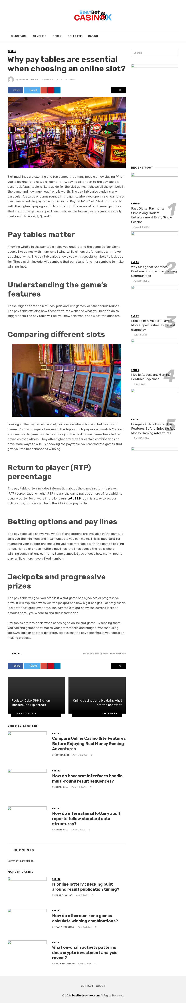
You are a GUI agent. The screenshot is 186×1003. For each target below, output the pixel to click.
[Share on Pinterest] (50, 90)
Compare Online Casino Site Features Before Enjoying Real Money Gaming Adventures (89, 743)
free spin (89, 653)
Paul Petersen (65, 963)
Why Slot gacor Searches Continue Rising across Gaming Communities (154, 271)
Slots (135, 262)
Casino (93, 36)
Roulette (75, 36)
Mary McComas (28, 79)
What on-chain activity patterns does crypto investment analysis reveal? (84, 952)
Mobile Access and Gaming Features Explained (151, 377)
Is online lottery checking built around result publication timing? (85, 887)
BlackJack (19, 36)
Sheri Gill (61, 787)
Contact (87, 986)
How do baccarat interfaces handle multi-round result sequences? (87, 778)
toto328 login (78, 498)
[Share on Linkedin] (57, 90)
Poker (57, 36)
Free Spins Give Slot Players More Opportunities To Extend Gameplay (153, 325)
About (100, 986)
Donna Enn (62, 755)
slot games (102, 653)
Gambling (39, 36)
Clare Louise (63, 895)
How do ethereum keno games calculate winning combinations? (85, 918)
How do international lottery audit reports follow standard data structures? (86, 818)
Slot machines (118, 653)
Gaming (135, 204)
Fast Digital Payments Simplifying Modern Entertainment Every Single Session (151, 215)
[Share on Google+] (44, 90)
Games (135, 370)
